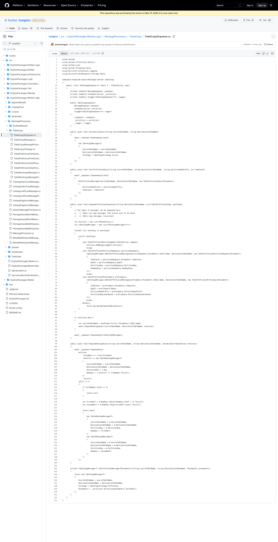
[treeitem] (22, 135)
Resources (50, 5)
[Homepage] (7, 5)
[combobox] (24, 49)
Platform (17, 5)
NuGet (12, 20)
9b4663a (247, 44)
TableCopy (135, 36)
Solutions (33, 5)
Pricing (102, 5)
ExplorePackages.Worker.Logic (84, 36)
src (62, 36)
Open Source (68, 5)
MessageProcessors (115, 36)
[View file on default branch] (4, 43)
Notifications (233, 20)
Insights (24, 20)
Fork (250, 20)
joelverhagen (61, 44)
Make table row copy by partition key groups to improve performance (102, 44)
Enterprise (87, 5)
